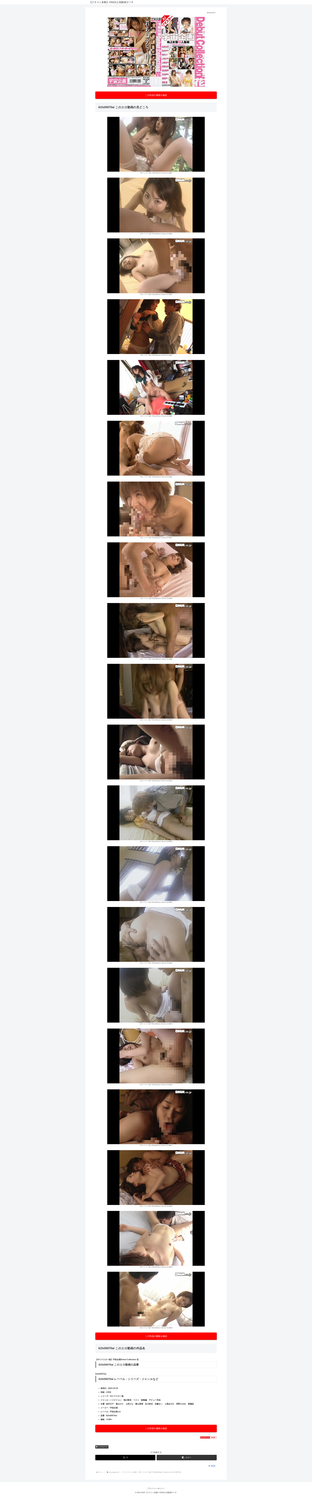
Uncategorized (103, 1447)
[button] (187, 1457)
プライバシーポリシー (156, 1488)
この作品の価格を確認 (156, 95)
